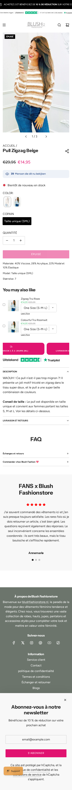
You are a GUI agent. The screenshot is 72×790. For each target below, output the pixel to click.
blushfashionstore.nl (35, 602)
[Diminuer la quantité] (7, 240)
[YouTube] (49, 643)
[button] (26, 136)
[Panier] (67, 25)
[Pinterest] (40, 643)
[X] (23, 643)
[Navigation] (4, 25)
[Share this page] (67, 151)
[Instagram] (32, 643)
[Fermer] (65, 700)
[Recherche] (59, 25)
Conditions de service (27, 774)
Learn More (25, 313)
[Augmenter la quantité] (21, 240)
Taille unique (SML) (17, 221)
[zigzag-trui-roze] (17, 202)
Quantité (10, 233)
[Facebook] (14, 643)
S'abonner (36, 753)
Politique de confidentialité (32, 770)
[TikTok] (58, 643)
